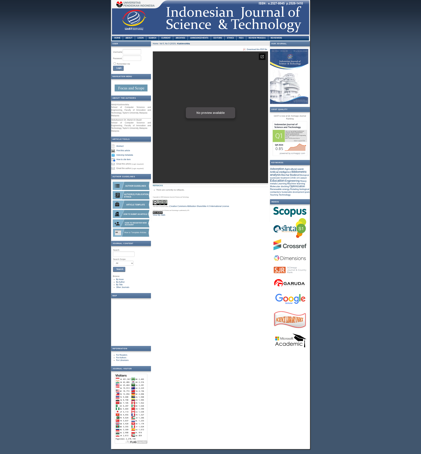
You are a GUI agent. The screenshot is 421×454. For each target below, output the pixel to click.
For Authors (121, 357)
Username (117, 52)
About (128, 38)
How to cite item (123, 159)
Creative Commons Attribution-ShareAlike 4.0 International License (199, 206)
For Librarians (122, 360)
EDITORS (217, 38)
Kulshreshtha (183, 44)
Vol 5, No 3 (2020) (168, 44)
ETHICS (230, 38)
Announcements (199, 38)
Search (116, 250)
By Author (120, 282)
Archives (180, 38)
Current (166, 38)
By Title (119, 285)
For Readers (121, 355)
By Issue (120, 279)
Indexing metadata (124, 155)
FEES (241, 38)
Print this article (123, 150)
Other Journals (122, 287)
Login (140, 38)
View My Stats (159, 215)
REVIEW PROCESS (257, 38)
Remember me (123, 64)
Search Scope (119, 259)
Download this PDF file (257, 49)
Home (117, 38)
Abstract (120, 146)
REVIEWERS (276, 38)
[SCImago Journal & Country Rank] (290, 138)
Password (117, 58)
